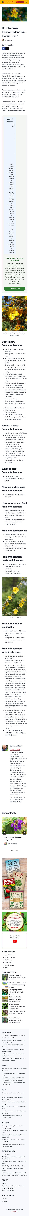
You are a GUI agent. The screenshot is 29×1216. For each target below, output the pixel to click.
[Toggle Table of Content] (12, 124)
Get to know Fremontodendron (11, 167)
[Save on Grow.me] (10, 48)
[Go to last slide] (4, 833)
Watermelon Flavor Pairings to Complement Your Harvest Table (13, 1145)
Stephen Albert (10, 40)
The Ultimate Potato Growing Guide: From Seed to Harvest (13, 1055)
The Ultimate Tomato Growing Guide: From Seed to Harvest (13, 1050)
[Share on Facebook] (3, 48)
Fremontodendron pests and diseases (11, 228)
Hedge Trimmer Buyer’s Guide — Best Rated (14, 1172)
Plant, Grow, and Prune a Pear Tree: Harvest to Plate (14, 1107)
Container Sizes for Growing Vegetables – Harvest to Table (16, 999)
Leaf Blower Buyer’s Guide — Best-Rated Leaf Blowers (14, 1162)
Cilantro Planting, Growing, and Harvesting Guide (13, 1074)
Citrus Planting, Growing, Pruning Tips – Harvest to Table (12, 1116)
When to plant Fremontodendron (11, 187)
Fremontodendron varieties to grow (11, 248)
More (6, 967)
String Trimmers (10, 957)
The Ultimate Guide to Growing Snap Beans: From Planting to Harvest (14, 1059)
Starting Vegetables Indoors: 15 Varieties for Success (16, 992)
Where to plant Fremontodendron (11, 176)
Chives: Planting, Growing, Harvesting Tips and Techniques (13, 1083)
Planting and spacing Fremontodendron (11, 198)
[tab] (11, 850)
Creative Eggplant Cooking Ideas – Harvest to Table (14, 1131)
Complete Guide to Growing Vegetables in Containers (13, 1046)
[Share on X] (7, 48)
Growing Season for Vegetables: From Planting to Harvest (17, 978)
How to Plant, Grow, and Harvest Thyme (13, 1077)
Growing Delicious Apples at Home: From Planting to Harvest (13, 1098)
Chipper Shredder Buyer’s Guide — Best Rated (14, 1175)
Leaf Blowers (9, 955)
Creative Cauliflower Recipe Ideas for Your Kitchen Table (13, 1136)
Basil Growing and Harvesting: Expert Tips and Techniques (14, 1070)
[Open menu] (26, 2)
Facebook (4, 1198)
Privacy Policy (14, 1211)
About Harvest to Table (8, 1188)
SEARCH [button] (21, 2)
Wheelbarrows (9, 965)
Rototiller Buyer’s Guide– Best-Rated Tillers (13, 1166)
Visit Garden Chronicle (8, 1190)
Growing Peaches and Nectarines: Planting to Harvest (14, 1103)
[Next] (24, 833)
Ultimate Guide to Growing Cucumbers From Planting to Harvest (14, 1041)
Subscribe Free (15, 289)
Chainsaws (8, 960)
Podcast (4, 1183)
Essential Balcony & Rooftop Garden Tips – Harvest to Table (16, 1020)
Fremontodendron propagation (11, 238)
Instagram (4, 1201)
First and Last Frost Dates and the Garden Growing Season (17, 985)
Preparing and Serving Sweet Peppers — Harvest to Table (13, 1127)
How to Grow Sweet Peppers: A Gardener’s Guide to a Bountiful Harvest (13, 1036)
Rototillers (8, 962)
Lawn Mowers (6, 1154)
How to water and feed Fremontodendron (11, 210)
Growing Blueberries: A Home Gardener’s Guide (13, 1094)
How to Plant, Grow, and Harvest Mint (12, 1080)
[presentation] (14, 825)
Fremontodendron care (11, 219)
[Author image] (3, 40)
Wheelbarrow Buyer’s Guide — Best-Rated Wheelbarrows (13, 1158)
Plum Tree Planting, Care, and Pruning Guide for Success (13, 1112)
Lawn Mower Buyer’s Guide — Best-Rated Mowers (13, 1169)
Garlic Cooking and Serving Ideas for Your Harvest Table (13, 1140)
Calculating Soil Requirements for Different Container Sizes (17, 1006)
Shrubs (4, 25)
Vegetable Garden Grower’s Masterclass (13, 1185)
